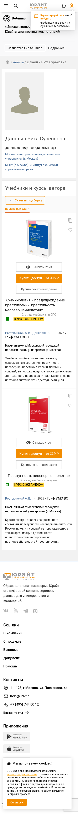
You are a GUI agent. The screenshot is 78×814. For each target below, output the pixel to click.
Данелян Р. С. (41, 333)
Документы (12, 658)
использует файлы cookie (22, 774)
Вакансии (11, 650)
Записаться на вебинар (25, 48)
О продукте (12, 641)
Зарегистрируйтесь (52, 15)
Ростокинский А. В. (18, 333)
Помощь (10, 666)
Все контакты (13, 712)
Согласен (16, 802)
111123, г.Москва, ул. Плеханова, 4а (38, 688)
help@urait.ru (20, 696)
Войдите (45, 18)
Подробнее (56, 48)
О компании (12, 633)
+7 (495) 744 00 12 (24, 704)
